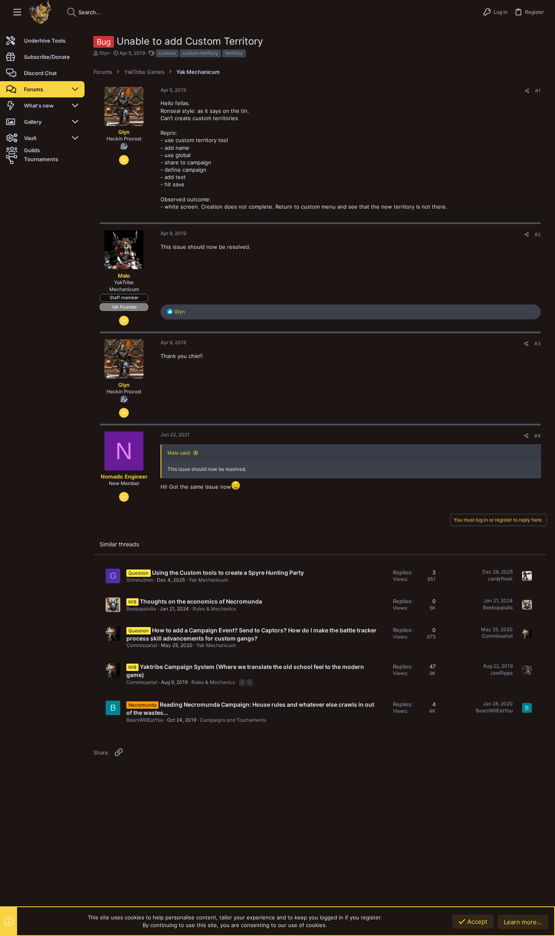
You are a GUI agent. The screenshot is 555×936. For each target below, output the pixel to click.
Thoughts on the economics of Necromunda (201, 601)
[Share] (527, 91)
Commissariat (141, 645)
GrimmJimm (139, 580)
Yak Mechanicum (208, 580)
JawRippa (501, 673)
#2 (538, 234)
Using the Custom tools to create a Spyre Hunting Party (228, 572)
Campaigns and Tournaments (233, 720)
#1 (538, 91)
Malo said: (179, 453)
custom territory (200, 53)
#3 (537, 344)
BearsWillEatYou (144, 720)
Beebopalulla (141, 609)
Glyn (104, 53)
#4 (537, 436)
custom (167, 53)
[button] (17, 12)
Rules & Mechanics (214, 609)
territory (234, 53)
